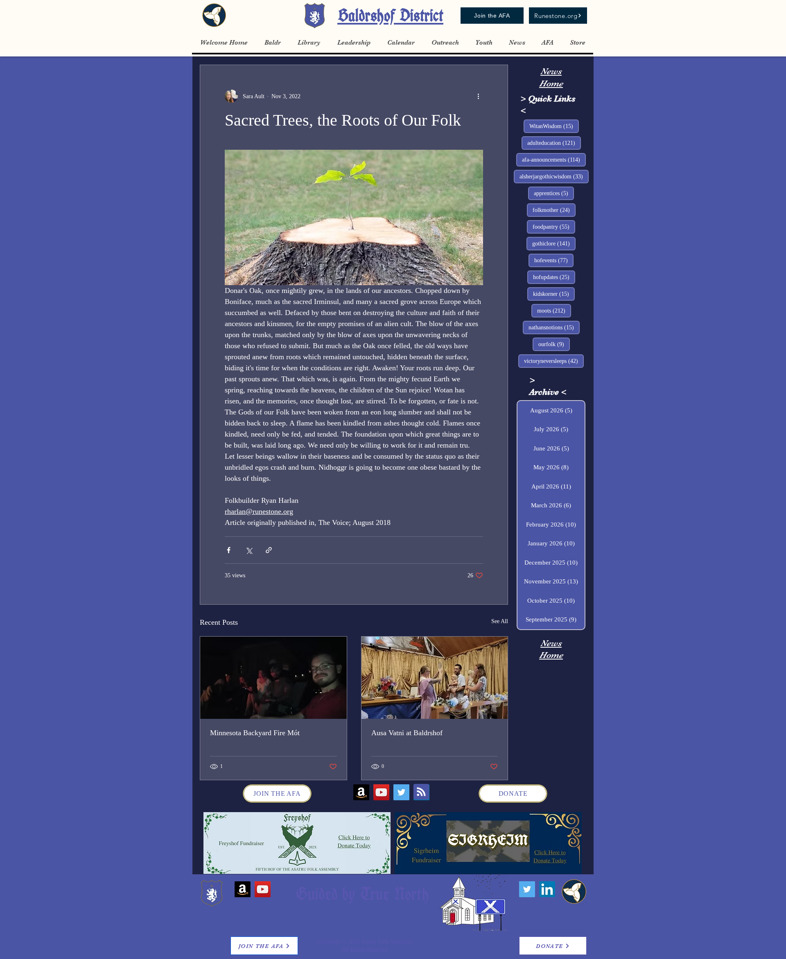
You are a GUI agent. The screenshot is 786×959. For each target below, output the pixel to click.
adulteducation (554, 143)
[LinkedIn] (547, 889)
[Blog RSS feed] (421, 792)
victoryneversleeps (554, 361)
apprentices (554, 193)
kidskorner (554, 293)
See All (499, 621)
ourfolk (554, 344)
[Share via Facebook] (229, 550)
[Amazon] (361, 792)
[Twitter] (401, 792)
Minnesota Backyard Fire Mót (255, 733)
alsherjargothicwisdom (554, 176)
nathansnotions (554, 327)
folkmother (554, 210)
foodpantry (554, 226)
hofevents (554, 260)
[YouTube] (381, 792)
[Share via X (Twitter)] (249, 550)
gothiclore (554, 243)
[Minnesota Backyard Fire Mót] (273, 678)
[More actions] (478, 96)
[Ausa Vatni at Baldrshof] (434, 678)
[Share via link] (269, 550)
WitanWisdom (554, 126)
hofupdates (554, 277)
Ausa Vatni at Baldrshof (407, 733)
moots (554, 310)
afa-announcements (554, 159)
